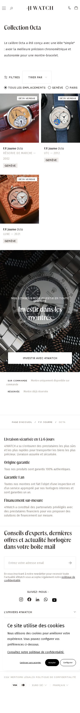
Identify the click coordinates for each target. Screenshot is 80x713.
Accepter (52, 663)
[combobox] (36, 77)
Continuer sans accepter (30, 663)
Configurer (68, 663)
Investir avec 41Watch (40, 358)
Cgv (7, 677)
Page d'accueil (22, 422)
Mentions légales (23, 677)
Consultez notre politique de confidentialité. (35, 652)
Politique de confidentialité (56, 677)
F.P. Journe (45, 422)
